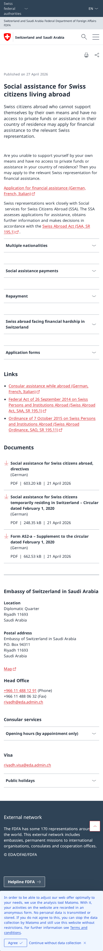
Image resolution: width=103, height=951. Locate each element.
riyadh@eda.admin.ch (23, 702)
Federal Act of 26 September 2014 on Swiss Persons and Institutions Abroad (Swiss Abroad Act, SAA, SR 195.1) (52, 405)
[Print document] (86, 55)
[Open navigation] (96, 37)
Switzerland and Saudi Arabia (39, 37)
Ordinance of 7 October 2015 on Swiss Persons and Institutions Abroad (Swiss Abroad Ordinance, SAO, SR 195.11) (52, 424)
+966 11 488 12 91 (20, 690)
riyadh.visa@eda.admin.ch (27, 765)
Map (8, 668)
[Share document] (97, 55)
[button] (95, 826)
